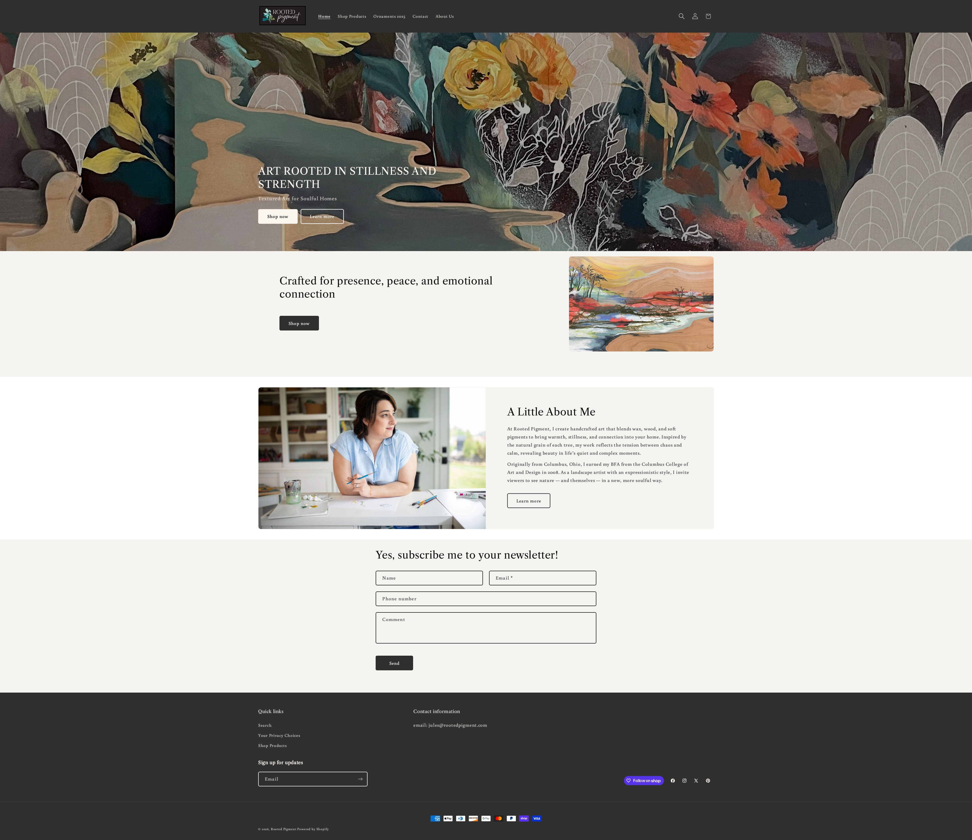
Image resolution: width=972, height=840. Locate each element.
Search (265, 725)
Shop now (278, 216)
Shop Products (272, 745)
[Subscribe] (360, 779)
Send (394, 663)
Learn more (322, 216)
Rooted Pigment (283, 829)
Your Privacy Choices (279, 735)
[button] (681, 16)
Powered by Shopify (313, 829)
